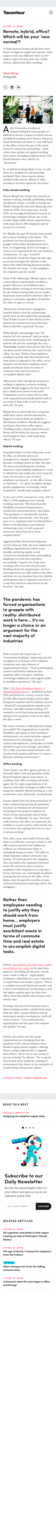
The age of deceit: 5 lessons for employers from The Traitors (27, 1252)
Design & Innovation (16, 1113)
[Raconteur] (14, 12)
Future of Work (13, 26)
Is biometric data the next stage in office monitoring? (26, 1283)
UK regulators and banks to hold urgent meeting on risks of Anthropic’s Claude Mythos (26, 1236)
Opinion (9, 1263)
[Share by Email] (18, 87)
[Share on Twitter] (5, 87)
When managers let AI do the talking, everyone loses (24, 1268)
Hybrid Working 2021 (35, 1078)
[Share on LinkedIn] (12, 87)
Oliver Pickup (10, 73)
